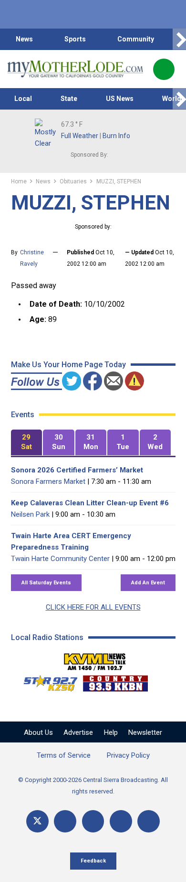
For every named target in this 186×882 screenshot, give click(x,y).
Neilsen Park (30, 514)
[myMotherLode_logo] (75, 69)
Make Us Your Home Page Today (68, 364)
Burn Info (116, 136)
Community (135, 39)
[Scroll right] (179, 39)
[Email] (121, 821)
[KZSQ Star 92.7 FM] (46, 681)
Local (23, 98)
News (24, 39)
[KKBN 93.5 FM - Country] (115, 681)
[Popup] (164, 69)
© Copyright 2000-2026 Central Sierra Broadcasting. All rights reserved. (93, 785)
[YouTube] (93, 821)
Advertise (78, 732)
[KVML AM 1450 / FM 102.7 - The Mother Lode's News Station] (95, 659)
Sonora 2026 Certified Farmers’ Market (77, 470)
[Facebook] (65, 821)
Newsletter (145, 732)
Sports (75, 39)
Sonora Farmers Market (48, 481)
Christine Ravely (32, 258)
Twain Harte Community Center (60, 558)
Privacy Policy (128, 755)
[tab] (26, 443)
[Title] (148, 821)
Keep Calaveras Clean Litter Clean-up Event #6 (90, 503)
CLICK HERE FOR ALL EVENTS (93, 607)
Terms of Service (64, 755)
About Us (38, 732)
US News (120, 98)
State (69, 98)
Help (111, 732)
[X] (37, 821)
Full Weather (79, 136)
